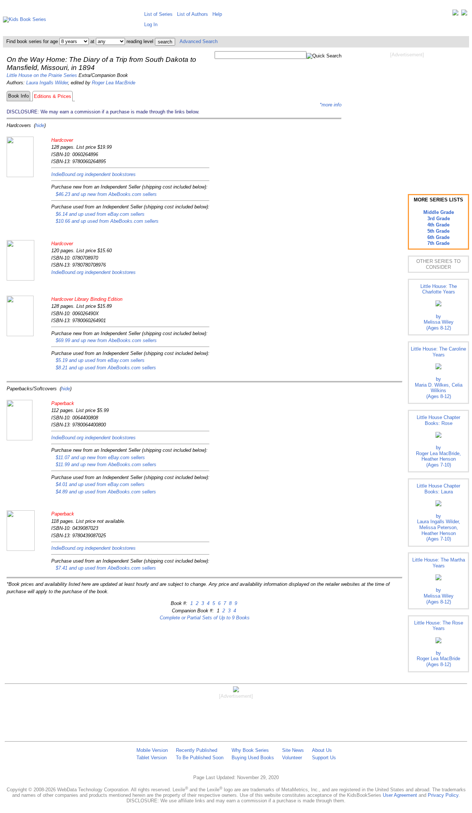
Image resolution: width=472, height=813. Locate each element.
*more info (330, 105)
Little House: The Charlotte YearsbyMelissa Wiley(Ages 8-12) (438, 307)
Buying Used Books (253, 757)
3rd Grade (438, 218)
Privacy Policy (443, 795)
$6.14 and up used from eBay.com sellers (100, 214)
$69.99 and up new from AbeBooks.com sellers (106, 340)
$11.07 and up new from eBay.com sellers (100, 457)
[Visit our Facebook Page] (464, 14)
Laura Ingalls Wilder (47, 82)
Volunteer (292, 757)
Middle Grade (438, 212)
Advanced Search (199, 41)
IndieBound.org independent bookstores (93, 174)
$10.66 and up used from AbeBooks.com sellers (107, 221)
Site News (293, 750)
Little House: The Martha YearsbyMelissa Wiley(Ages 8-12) (438, 580)
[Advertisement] (407, 117)
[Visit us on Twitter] (455, 14)
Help (217, 14)
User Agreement (400, 795)
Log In (150, 24)
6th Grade (438, 237)
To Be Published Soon (199, 757)
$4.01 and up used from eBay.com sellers (100, 484)
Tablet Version (151, 757)
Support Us (324, 757)
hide (39, 125)
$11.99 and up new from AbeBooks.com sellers (106, 464)
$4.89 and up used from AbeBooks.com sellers (106, 492)
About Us (322, 750)
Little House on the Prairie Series (42, 75)
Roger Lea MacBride (113, 82)
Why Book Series (250, 750)
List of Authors (192, 14)
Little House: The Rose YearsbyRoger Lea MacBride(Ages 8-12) (438, 643)
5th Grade (438, 231)
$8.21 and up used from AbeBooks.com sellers (106, 367)
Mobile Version (152, 750)
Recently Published (196, 750)
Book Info (18, 96)
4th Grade (438, 225)
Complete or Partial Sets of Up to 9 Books (205, 617)
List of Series (158, 14)
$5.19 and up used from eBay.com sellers (100, 360)
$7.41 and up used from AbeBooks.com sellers (106, 568)
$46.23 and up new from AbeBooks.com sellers (106, 194)
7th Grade (438, 243)
